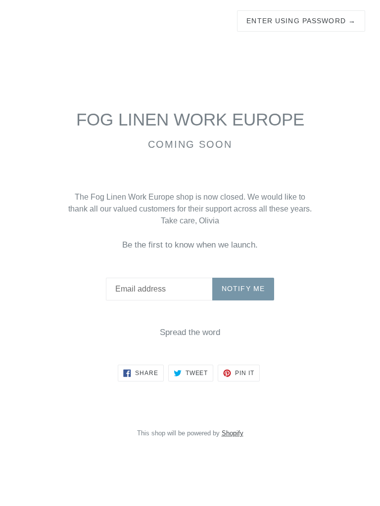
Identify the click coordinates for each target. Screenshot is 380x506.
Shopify (232, 433)
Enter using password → (301, 21)
